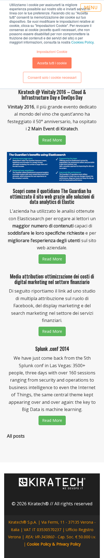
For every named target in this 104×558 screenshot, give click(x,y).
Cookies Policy (82, 42)
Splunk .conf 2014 (52, 348)
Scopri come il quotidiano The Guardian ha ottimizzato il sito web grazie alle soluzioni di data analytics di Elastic (52, 196)
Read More (52, 140)
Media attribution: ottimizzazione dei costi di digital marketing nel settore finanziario (52, 279)
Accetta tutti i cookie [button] (52, 62)
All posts (16, 436)
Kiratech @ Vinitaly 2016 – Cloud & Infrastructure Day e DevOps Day (52, 94)
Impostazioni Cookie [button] (52, 51)
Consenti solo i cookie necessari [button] (52, 77)
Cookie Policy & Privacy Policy (54, 544)
